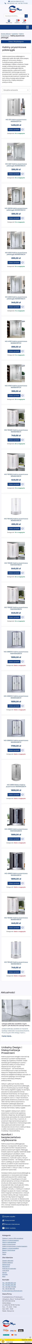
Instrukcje (5, 1270)
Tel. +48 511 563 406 (8, 1288)
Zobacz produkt (14, 129)
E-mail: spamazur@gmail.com (12, 1291)
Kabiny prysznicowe (8, 1244)
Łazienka (15, 34)
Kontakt (5, 1274)
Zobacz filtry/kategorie (16, 41)
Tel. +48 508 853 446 (9, 1283)
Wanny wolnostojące (9, 1242)
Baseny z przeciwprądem (10, 1248)
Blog (3, 1276)
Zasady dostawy (7, 1262)
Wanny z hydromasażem (10, 1240)
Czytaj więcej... (7, 1036)
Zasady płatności (7, 1260)
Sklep (4, 1254)
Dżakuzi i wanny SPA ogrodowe (12, 1238)
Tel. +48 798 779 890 (9, 1287)
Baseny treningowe (8, 1250)
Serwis (4, 1272)
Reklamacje (6, 1264)
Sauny (4, 1252)
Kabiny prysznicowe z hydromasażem (14, 1246)
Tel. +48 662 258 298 (9, 1285)
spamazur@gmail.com (17, 1)
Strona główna (6, 34)
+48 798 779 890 (23, 3)
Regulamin (6, 1266)
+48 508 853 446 (12, 3)
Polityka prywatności (9, 1268)
